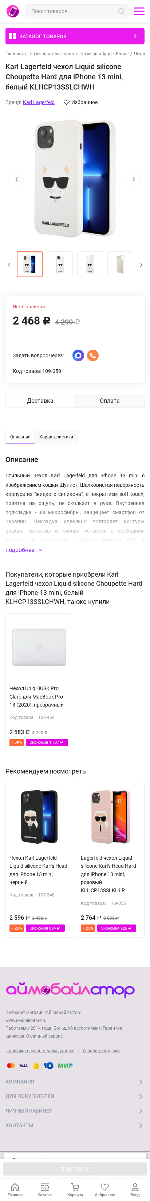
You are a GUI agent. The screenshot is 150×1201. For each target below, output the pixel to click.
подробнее (20, 549)
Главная (14, 54)
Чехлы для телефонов (51, 54)
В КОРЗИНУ (75, 1169)
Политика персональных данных (39, 1050)
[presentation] (16, 179)
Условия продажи (101, 1050)
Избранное (84, 102)
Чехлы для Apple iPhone (104, 54)
